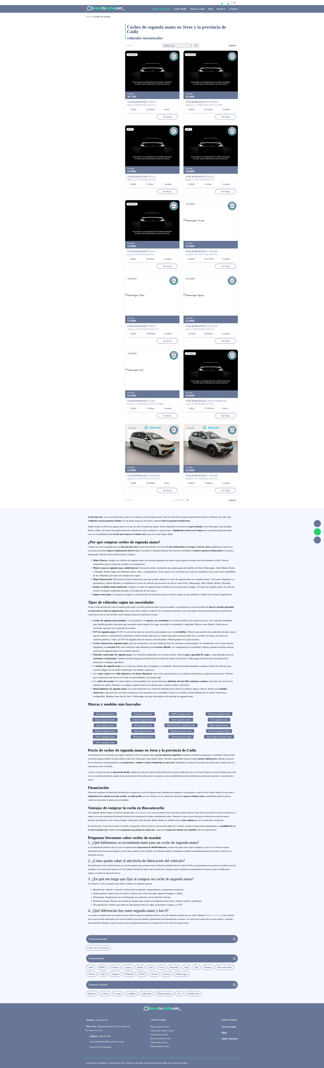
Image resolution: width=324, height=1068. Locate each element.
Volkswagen (181, 974)
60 (188, 500)
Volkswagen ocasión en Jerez (162, 1031)
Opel (103, 974)
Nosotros (221, 9)
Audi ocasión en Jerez (159, 1034)
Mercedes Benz (224, 967)
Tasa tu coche (229, 1026)
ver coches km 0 (215, 915)
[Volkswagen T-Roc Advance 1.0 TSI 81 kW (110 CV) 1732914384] (152, 295)
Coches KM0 (180, 9)
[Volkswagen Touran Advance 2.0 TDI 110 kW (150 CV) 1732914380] (152, 444)
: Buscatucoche (97, 1020)
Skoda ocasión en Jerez (159, 1027)
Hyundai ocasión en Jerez (160, 1038)
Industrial (146, 993)
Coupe (118, 993)
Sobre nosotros (230, 1038)
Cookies (129, 1063)
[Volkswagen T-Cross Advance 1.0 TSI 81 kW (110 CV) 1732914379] (211, 444)
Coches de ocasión (161, 9)
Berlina (92, 993)
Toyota (166, 974)
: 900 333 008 (99, 1036)
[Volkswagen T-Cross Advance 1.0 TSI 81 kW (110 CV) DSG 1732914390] (211, 71)
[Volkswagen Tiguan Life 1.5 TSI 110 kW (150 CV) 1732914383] (211, 295)
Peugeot (115, 974)
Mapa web (167, 1063)
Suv (179, 993)
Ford (161, 967)
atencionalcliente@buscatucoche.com (106, 1041)
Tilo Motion (101, 1063)
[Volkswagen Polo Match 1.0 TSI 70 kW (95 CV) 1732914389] (152, 145)
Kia (196, 967)
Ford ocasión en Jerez (159, 1042)
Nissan (91, 974)
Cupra (128, 967)
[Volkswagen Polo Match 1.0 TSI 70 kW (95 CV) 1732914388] (211, 145)
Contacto (233, 9)
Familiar (131, 993)
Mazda (207, 967)
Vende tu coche (197, 9)
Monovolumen (164, 993)
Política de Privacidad (152, 1063)
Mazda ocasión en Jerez (159, 1046)
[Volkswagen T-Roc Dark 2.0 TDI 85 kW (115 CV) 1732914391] (152, 71)
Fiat (151, 967)
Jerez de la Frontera (98, 947)
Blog (210, 9)
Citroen (115, 967)
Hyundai (174, 967)
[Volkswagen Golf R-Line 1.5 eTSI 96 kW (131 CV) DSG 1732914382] (152, 370)
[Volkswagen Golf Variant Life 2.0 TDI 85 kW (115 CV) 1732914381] (211, 370)
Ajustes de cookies (180, 1063)
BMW (102, 967)
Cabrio (105, 993)
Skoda (154, 974)
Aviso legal (138, 1063)
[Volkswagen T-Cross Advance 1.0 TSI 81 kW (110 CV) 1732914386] (211, 220)
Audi (90, 967)
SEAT (142, 974)
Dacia (140, 967)
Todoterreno (193, 993)
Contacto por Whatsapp (100, 1047)
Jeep (186, 967)
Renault (129, 974)
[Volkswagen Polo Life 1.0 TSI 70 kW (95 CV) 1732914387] (152, 220)
